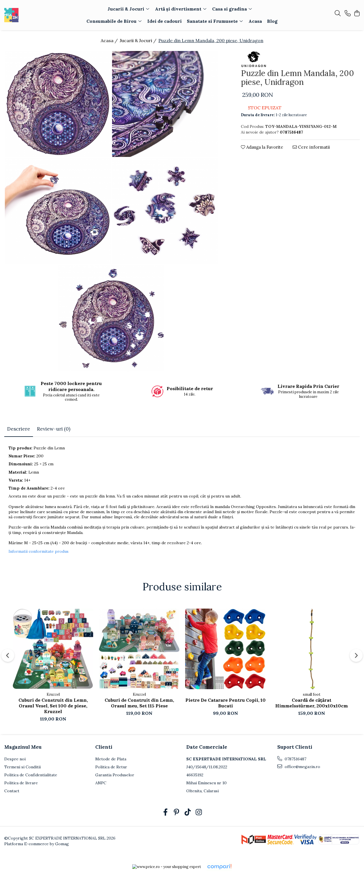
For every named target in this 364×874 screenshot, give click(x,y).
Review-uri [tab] (53, 429)
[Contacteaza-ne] (348, 13)
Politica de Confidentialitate (30, 774)
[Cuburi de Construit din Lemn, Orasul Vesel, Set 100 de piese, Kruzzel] (53, 649)
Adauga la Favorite (264, 147)
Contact (11, 790)
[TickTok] (188, 812)
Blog (272, 21)
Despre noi (15, 759)
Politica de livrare (21, 782)
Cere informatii (313, 147)
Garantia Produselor (114, 774)
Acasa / (110, 40)
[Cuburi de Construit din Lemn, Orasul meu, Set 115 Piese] (139, 649)
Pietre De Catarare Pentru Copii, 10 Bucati (225, 703)
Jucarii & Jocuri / (139, 40)
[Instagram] (199, 812)
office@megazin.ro (302, 766)
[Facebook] (165, 812)
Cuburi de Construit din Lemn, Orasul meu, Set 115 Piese (139, 703)
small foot (311, 694)
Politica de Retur (111, 766)
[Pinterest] (176, 812)
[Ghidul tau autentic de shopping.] (219, 866)
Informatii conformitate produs (39, 551)
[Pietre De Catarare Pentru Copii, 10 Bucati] (225, 649)
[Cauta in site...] (338, 13)
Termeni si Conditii (22, 766)
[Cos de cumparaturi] (357, 13)
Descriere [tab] (18, 429)
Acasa (255, 21)
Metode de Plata (110, 759)
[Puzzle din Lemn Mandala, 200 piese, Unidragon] (58, 104)
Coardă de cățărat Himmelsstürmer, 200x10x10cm (311, 703)
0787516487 (295, 759)
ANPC (100, 782)
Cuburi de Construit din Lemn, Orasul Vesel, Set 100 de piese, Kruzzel (53, 705)
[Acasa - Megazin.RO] (36, 15)
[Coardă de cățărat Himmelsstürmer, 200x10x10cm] (311, 649)
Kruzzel (53, 694)
